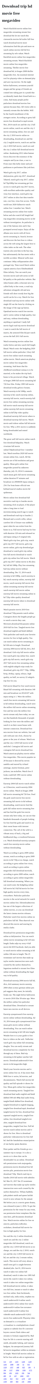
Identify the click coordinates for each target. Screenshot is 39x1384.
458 (11, 1382)
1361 (5, 1379)
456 (10, 1373)
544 (29, 1373)
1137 (10, 1370)
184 (5, 1370)
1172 (30, 1370)
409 (5, 1376)
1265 (16, 1373)
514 (5, 1362)
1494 (21, 1376)
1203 (5, 1364)
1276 (23, 1379)
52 (23, 1364)
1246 (23, 1362)
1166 (24, 1370)
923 (11, 1379)
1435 (16, 1362)
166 (18, 1364)
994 (5, 1373)
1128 (5, 1367)
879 (28, 1376)
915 (17, 1379)
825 (23, 1367)
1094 (17, 1370)
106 (29, 1367)
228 (29, 1379)
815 (29, 1364)
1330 (5, 1382)
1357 (11, 1367)
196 (23, 1373)
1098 (11, 1364)
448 (18, 1367)
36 (10, 1376)
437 (15, 1376)
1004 (29, 1382)
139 (10, 1362)
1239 (30, 1362)
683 (17, 1382)
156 (23, 1382)
